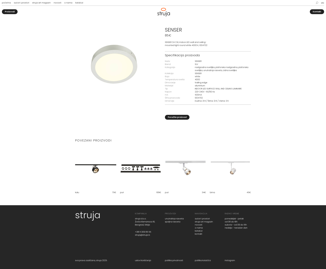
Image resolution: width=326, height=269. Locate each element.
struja (87, 215)
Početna (6, 2)
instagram (230, 260)
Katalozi (79, 2)
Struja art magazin (41, 2)
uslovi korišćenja (143, 260)
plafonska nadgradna (226, 67)
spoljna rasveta (172, 221)
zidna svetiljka (230, 70)
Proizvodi (10, 11)
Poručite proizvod (177, 117)
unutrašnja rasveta (212, 70)
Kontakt (317, 11)
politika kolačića (203, 260)
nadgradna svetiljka (205, 67)
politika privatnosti (174, 260)
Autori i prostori (21, 2)
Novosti (57, 2)
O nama (68, 2)
